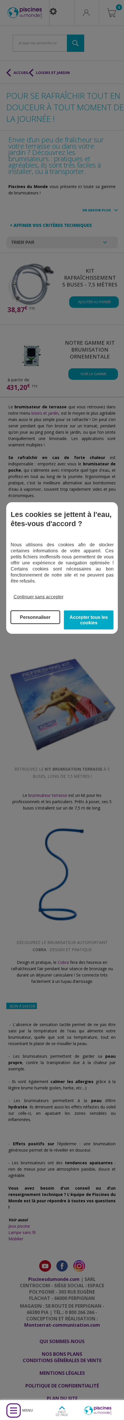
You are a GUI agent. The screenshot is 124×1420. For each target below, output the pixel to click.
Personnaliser (35, 617)
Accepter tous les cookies (88, 620)
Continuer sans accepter (38, 596)
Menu (27, 1410)
